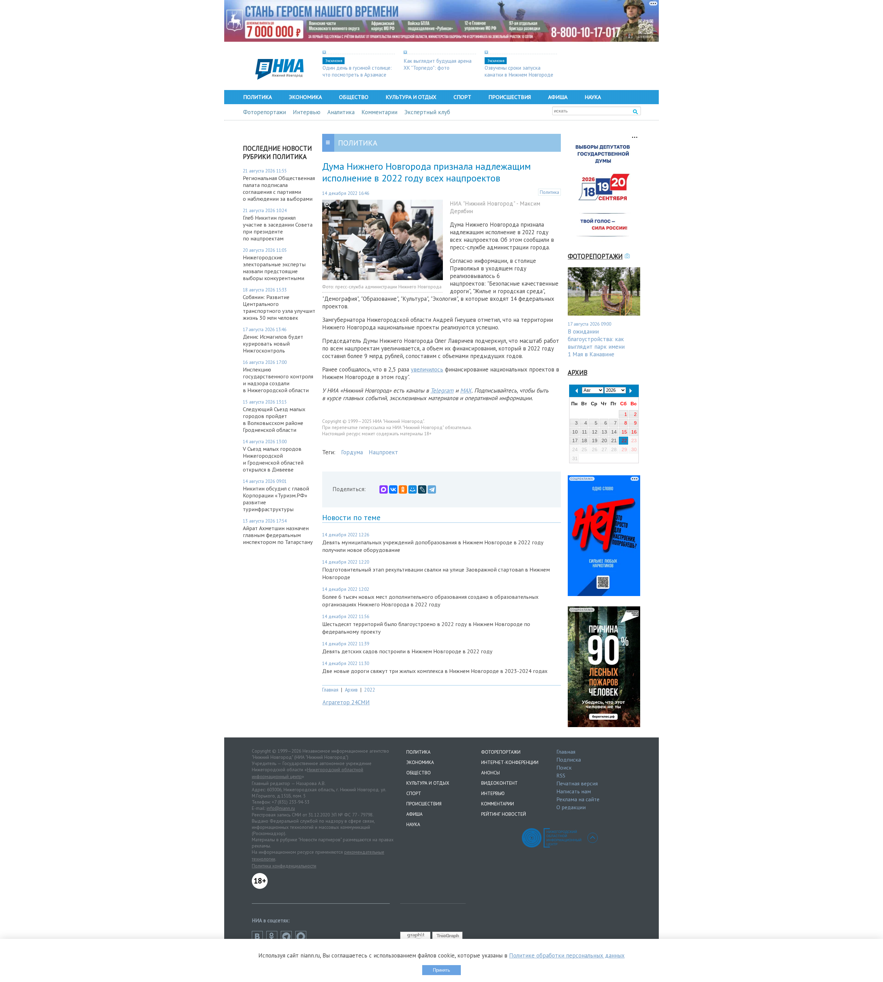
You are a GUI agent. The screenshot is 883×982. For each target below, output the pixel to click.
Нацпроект (383, 452)
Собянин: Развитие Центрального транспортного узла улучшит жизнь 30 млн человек (279, 307)
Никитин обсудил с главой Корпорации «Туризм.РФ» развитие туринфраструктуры (276, 499)
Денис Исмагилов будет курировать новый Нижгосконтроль (273, 343)
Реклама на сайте (577, 799)
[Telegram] (432, 489)
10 (575, 432)
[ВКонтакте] (393, 489)
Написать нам (573, 791)
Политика (257, 96)
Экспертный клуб (427, 112)
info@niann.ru (281, 808)
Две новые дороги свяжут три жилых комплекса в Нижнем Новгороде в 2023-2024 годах (434, 670)
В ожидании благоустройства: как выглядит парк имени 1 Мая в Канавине (596, 343)
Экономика (305, 96)
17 (575, 440)
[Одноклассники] (403, 489)
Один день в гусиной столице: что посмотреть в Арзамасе (357, 71)
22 (624, 440)
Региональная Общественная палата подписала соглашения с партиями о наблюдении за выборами (279, 188)
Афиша (557, 96)
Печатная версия (577, 783)
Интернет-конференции (509, 762)
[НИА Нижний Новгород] (279, 77)
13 (604, 432)
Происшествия (509, 96)
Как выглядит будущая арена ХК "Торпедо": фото (438, 64)
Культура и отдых (411, 96)
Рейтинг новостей (503, 814)
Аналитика (341, 112)
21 (614, 440)
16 (634, 432)
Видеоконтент (499, 783)
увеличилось (427, 369)
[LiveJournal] (422, 489)
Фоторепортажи (264, 112)
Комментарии (379, 112)
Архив (351, 689)
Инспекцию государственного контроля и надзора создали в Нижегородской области (278, 380)
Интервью (306, 112)
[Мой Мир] (412, 489)
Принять (441, 970)
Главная (330, 689)
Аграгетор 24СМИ (346, 702)
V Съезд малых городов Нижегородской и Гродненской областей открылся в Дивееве (273, 459)
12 (594, 432)
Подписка (568, 759)
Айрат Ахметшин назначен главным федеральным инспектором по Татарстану (278, 535)
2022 (369, 689)
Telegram (442, 390)
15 (624, 432)
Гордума (352, 452)
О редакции (571, 807)
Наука (593, 96)
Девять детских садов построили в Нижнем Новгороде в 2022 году (407, 651)
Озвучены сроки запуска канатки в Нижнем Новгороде (519, 71)
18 (584, 440)
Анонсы (490, 773)
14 (614, 432)
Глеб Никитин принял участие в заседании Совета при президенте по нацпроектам (277, 228)
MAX (466, 390)
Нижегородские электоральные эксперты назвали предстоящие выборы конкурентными (274, 267)
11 (584, 432)
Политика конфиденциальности (284, 866)
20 (604, 440)
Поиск (564, 767)
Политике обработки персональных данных (567, 955)
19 (594, 440)
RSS (560, 775)
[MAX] (383, 489)
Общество (353, 96)
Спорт (462, 96)
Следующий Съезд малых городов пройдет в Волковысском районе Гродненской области (274, 419)
